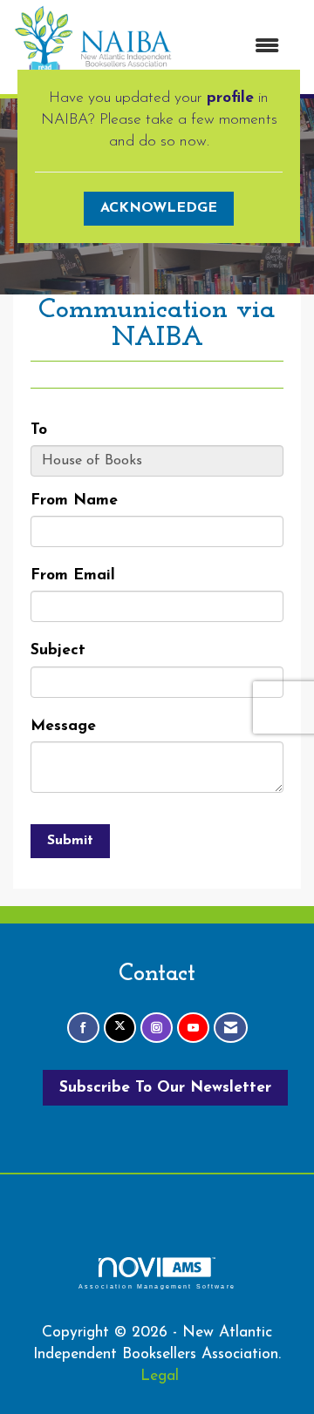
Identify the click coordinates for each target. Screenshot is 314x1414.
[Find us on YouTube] (193, 1027)
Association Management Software (157, 1285)
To (39, 430)
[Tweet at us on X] (120, 1027)
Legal (159, 1376)
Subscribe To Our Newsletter (165, 1087)
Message (63, 726)
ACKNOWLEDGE (158, 208)
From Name (74, 500)
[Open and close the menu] (234, 47)
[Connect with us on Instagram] (156, 1027)
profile (230, 98)
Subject (58, 650)
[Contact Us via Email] (231, 1027)
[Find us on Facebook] (83, 1027)
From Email (73, 575)
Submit (70, 841)
